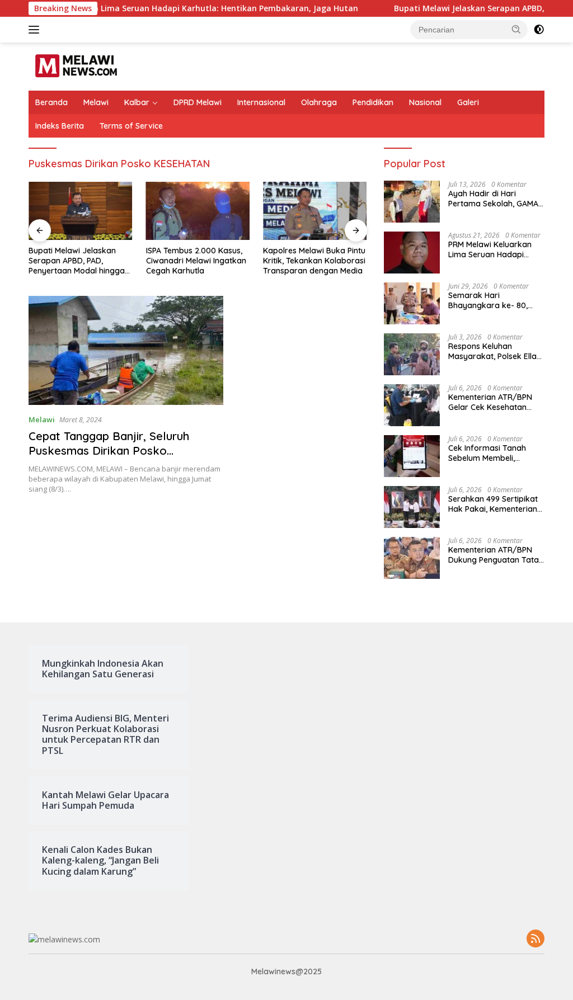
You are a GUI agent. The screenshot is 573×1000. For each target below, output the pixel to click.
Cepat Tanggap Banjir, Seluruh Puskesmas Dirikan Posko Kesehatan (109, 450)
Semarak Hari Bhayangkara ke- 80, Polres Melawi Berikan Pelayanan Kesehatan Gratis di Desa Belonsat (492, 300)
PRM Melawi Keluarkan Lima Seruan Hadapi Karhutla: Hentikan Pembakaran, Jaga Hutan (496, 249)
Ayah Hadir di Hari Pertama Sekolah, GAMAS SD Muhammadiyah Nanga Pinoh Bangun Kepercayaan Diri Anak (495, 198)
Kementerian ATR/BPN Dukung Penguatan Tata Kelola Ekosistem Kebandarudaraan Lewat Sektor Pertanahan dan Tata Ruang (495, 555)
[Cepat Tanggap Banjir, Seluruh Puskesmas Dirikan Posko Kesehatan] (126, 350)
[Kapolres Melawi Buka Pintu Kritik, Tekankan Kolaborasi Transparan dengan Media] (315, 211)
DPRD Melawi (197, 102)
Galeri (468, 102)
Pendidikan (373, 102)
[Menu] (36, 29)
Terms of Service (131, 126)
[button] (516, 29)
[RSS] (535, 939)
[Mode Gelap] (538, 29)
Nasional (425, 102)
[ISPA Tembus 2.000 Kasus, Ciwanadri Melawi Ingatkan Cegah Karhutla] (198, 211)
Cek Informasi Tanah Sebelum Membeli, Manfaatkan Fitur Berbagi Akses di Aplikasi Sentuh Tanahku (496, 453)
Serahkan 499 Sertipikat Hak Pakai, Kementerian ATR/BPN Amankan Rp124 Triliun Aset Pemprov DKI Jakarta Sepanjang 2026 (496, 504)
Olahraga (319, 102)
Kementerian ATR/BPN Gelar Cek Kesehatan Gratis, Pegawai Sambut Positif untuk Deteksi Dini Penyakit (493, 402)
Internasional (261, 102)
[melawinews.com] (76, 65)
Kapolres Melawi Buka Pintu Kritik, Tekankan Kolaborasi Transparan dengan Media (314, 261)
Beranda (51, 102)
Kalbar (136, 102)
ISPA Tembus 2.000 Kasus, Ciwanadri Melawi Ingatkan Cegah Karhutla (196, 261)
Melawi (96, 102)
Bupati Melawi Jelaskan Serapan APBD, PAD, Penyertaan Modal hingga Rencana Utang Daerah (77, 261)
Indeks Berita (59, 126)
